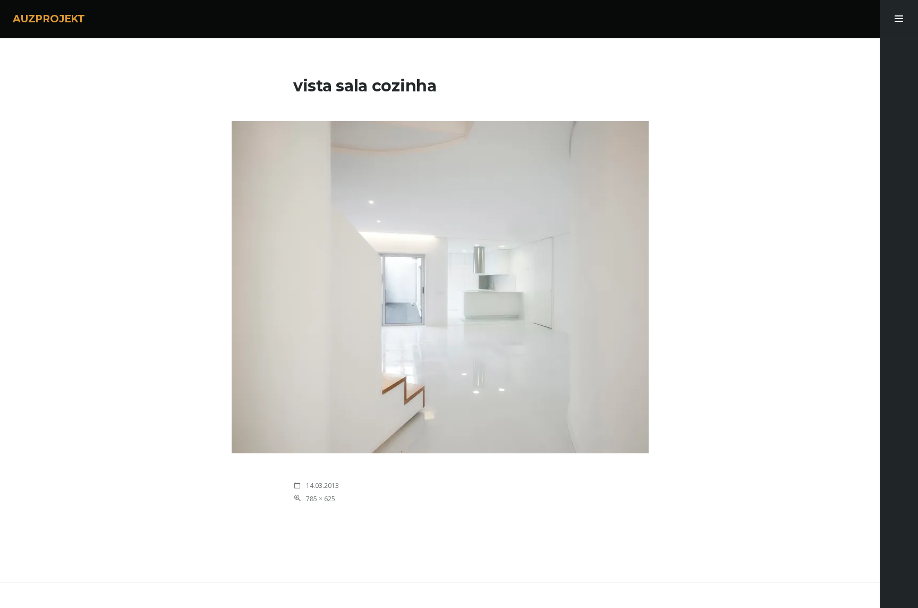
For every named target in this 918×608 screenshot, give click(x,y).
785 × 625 (320, 498)
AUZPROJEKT (49, 19)
